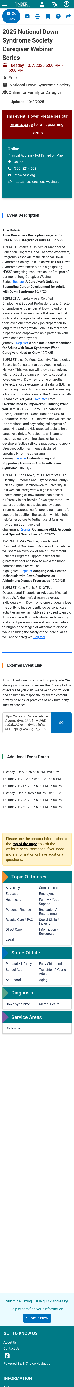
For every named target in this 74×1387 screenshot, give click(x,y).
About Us (10, 1342)
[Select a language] (55, 4)
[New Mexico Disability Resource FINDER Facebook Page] (7, 1356)
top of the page (24, 843)
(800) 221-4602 (22, 168)
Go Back (11, 16)
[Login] (42, 4)
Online (15, 162)
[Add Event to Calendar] (27, 16)
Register (19, 282)
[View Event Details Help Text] (58, 16)
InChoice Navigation (37, 1363)
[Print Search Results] (38, 16)
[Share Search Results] (68, 16)
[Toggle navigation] (4, 4)
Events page (21, 124)
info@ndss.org (21, 175)
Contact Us (11, 1348)
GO (65, 724)
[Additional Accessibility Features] (66, 4)
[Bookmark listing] (48, 16)
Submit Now (37, 1318)
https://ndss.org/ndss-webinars (33, 182)
